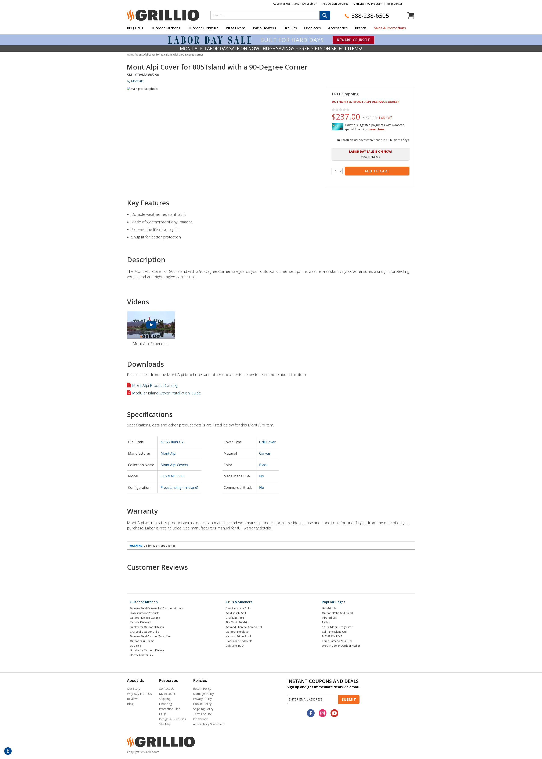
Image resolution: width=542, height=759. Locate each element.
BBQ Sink (135, 646)
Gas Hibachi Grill (236, 613)
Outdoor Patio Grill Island (337, 613)
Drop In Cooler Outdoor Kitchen (341, 646)
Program (367, 4)
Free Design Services (335, 4)
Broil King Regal (235, 618)
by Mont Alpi (135, 81)
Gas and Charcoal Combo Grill (244, 627)
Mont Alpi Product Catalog (155, 385)
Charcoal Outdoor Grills (144, 632)
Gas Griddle (329, 608)
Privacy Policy (202, 699)
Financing (165, 704)
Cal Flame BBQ (235, 646)
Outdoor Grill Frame (142, 641)
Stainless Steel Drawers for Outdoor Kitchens (157, 608)
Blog (130, 704)
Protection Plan (169, 709)
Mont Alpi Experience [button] (151, 343)
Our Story (133, 689)
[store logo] (163, 15)
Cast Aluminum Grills (238, 608)
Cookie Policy (202, 704)
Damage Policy (203, 694)
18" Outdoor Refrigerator (337, 627)
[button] (370, 157)
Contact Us (166, 689)
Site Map (165, 724)
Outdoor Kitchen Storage (145, 618)
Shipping (164, 699)
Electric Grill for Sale (142, 655)
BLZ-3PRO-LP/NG (332, 636)
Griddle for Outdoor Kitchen (147, 650)
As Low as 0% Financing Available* (295, 4)
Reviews (132, 699)
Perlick (326, 622)
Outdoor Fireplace (237, 632)
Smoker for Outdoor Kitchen (147, 627)
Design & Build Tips (172, 719)
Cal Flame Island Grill (334, 632)
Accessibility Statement (209, 724)
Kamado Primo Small (238, 636)
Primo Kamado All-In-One (337, 641)
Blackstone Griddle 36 (239, 641)
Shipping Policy (203, 709)
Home (130, 54)
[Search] (324, 15)
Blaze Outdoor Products (144, 613)
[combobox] (270, 15)
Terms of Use (202, 714)
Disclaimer (200, 719)
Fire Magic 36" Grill (237, 622)
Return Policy (202, 689)
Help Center (394, 4)
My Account (167, 694)
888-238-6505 (370, 15)
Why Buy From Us (139, 694)
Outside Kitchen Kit (141, 622)
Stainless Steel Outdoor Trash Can (150, 636)
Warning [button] (135, 545)
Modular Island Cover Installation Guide (166, 393)
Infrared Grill (329, 618)
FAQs (162, 714)
